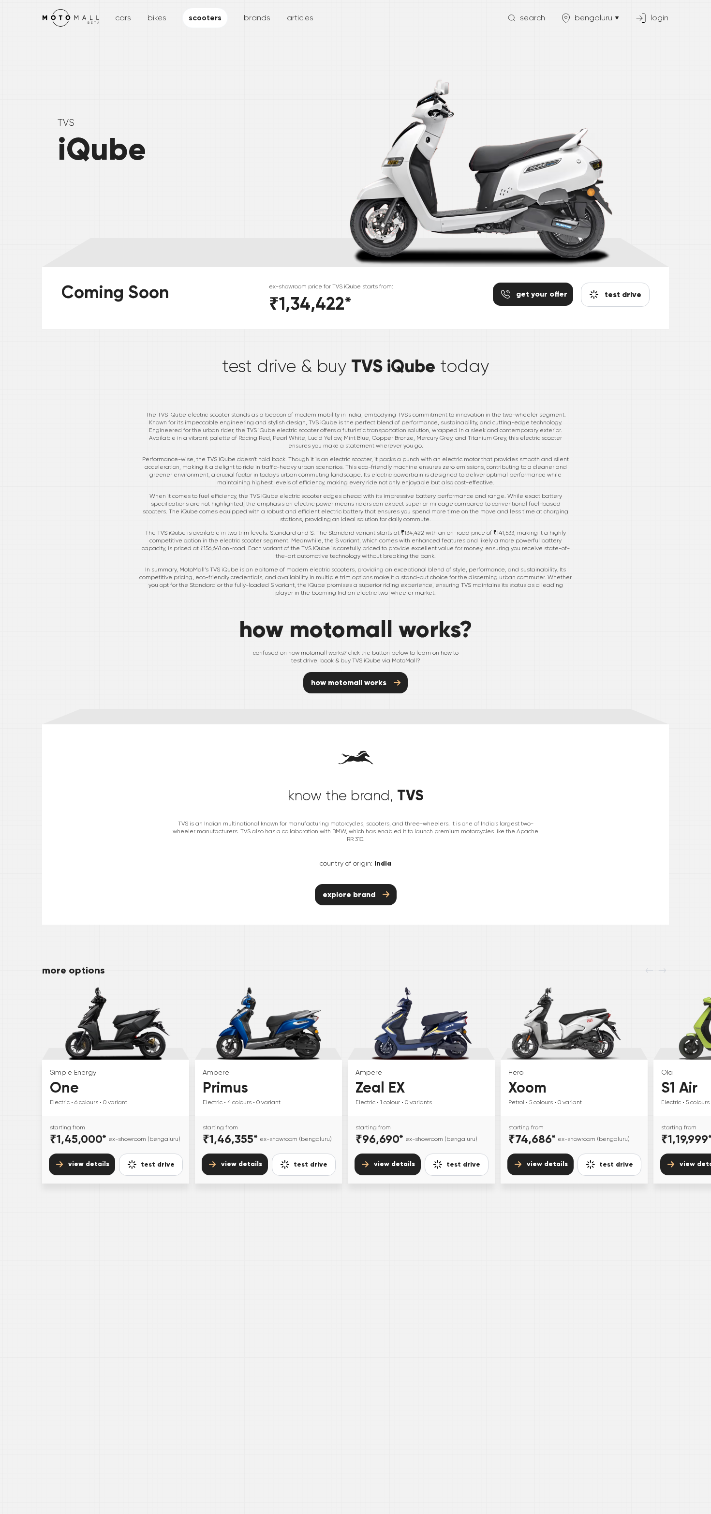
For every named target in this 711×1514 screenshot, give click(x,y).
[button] (151, 1165)
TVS (66, 122)
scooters (205, 17)
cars (123, 17)
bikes (157, 17)
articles (300, 17)
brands (257, 17)
